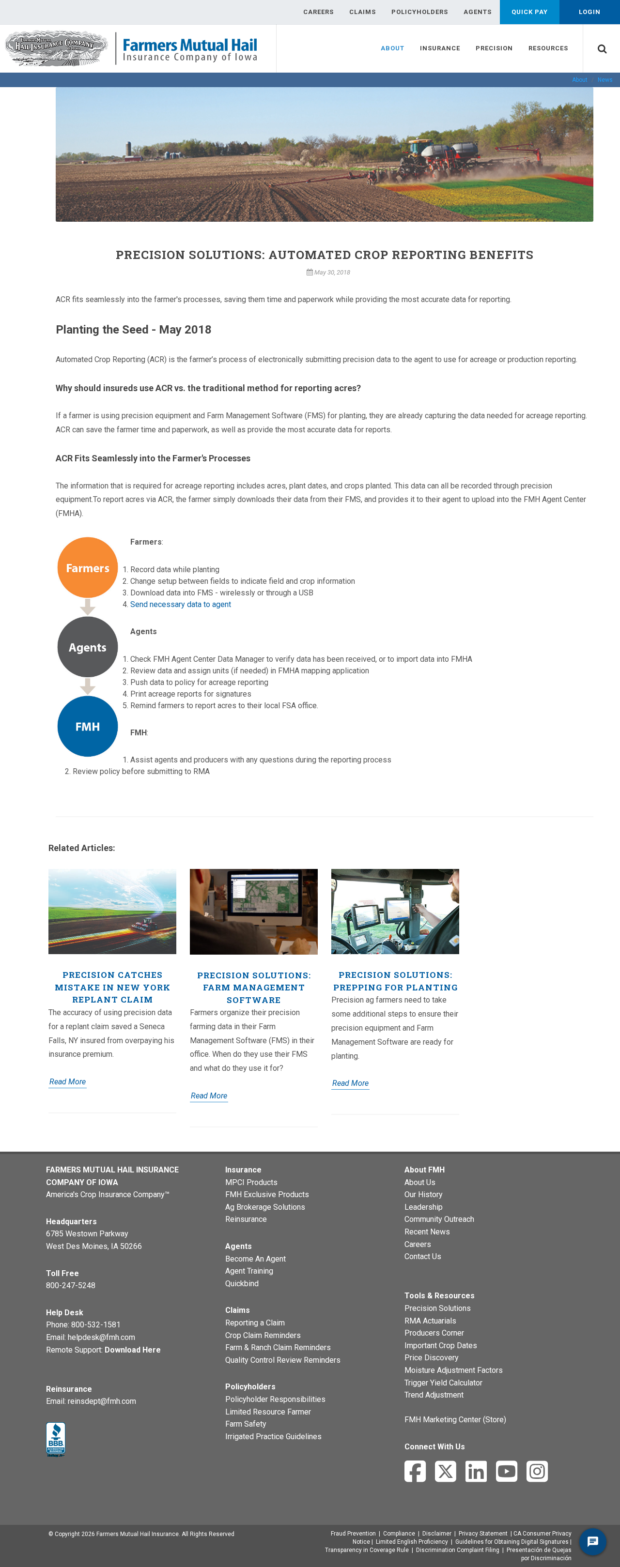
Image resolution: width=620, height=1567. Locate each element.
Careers (417, 1244)
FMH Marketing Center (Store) (455, 1419)
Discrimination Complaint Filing (457, 1550)
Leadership (423, 1207)
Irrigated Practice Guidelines (273, 1436)
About (580, 79)
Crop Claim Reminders (263, 1335)
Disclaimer (436, 1533)
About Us (419, 1182)
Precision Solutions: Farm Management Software (254, 987)
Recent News (427, 1231)
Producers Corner (434, 1333)
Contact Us (422, 1256)
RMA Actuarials (430, 1320)
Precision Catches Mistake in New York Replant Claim (112, 987)
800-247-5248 (70, 1285)
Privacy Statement (483, 1533)
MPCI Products (251, 1182)
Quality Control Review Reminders (283, 1360)
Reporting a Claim (255, 1322)
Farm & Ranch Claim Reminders (278, 1347)
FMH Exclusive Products (267, 1194)
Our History (423, 1194)
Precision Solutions (437, 1308)
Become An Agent (255, 1258)
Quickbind (242, 1283)
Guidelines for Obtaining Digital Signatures (512, 1541)
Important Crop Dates (440, 1345)
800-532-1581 (96, 1324)
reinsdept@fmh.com (102, 1401)
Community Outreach (439, 1219)
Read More (67, 1081)
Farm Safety (245, 1424)
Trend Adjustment (434, 1395)
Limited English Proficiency (412, 1541)
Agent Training (249, 1271)
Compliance (399, 1533)
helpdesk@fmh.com (101, 1337)
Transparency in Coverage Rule (367, 1550)
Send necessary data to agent (180, 604)
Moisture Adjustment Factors (453, 1370)
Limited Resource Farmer (268, 1411)
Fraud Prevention (353, 1533)
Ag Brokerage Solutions (265, 1207)
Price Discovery (431, 1357)
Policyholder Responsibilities (275, 1399)
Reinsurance (246, 1219)
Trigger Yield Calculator (443, 1382)
